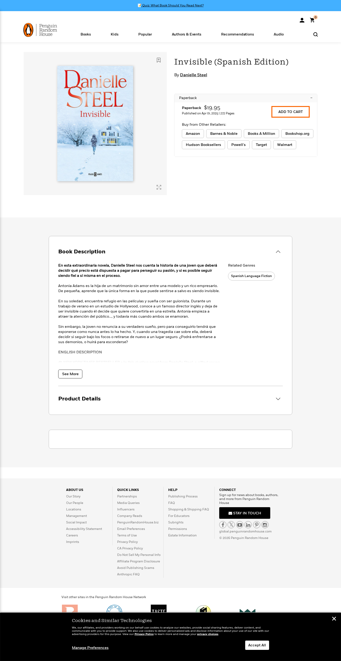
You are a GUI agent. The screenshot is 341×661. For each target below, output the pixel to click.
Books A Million (261, 133)
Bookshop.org (297, 133)
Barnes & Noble (224, 133)
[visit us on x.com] (231, 524)
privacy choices (207, 634)
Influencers (126, 509)
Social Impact (76, 522)
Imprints (72, 542)
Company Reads (129, 516)
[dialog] (170, 637)
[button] (86, 34)
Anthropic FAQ (128, 574)
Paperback (245, 97)
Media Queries (128, 503)
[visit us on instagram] (265, 524)
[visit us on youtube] (239, 524)
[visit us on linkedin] (248, 524)
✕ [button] (334, 619)
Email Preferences (131, 529)
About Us (74, 490)
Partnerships (127, 496)
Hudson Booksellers (203, 144)
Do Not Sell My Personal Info (139, 555)
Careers (72, 535)
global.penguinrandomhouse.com (245, 531)
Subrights (175, 522)
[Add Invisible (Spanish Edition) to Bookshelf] (158, 60)
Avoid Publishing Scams (135, 568)
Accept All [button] (257, 645)
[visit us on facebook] (222, 524)
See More (70, 374)
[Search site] (315, 34)
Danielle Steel (193, 75)
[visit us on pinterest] (256, 524)
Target (261, 144)
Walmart (284, 144)
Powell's (238, 144)
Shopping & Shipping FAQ (188, 509)
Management (76, 516)
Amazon (193, 133)
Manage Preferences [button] (90, 648)
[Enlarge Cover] (159, 187)
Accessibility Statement (84, 529)
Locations (73, 509)
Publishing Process (183, 496)
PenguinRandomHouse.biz (138, 522)
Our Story (73, 496)
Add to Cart (290, 111)
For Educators (179, 516)
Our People (74, 503)
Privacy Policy (127, 542)
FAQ (171, 503)
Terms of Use (127, 535)
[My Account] (302, 18)
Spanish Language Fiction (251, 276)
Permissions (177, 529)
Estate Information (182, 535)
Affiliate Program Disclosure (138, 561)
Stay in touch (246, 513)
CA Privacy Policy (130, 548)
